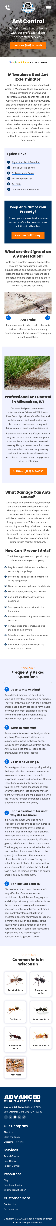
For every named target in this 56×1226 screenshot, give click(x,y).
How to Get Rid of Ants (24, 167)
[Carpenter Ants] (41, 980)
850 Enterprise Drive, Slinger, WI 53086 (23, 1111)
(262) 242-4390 (33, 1107)
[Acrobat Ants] (15, 980)
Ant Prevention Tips (22, 178)
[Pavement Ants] (15, 1035)
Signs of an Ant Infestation (26, 162)
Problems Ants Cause (23, 173)
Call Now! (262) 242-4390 (28, 45)
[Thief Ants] (15, 1065)
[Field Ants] (15, 1009)
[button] (8, 317)
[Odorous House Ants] (41, 1009)
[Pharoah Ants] (41, 1035)
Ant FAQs (16, 184)
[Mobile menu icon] (49, 7)
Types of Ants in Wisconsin (26, 189)
